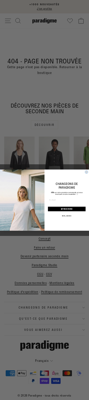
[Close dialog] (86, 172)
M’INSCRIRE (67, 209)
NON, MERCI (66, 215)
